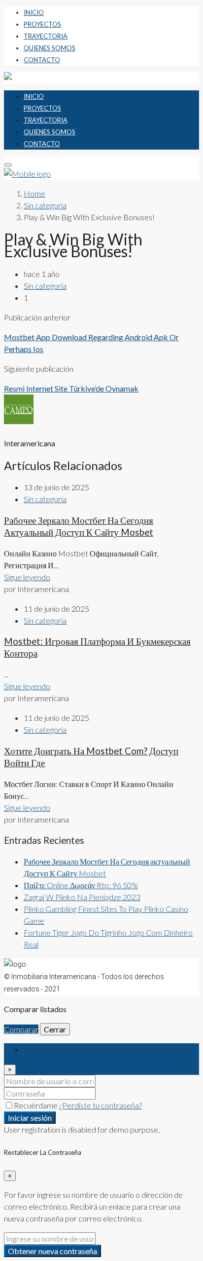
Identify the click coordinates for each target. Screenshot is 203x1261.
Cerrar (55, 1029)
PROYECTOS (42, 24)
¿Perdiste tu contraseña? (100, 1105)
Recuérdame (36, 1105)
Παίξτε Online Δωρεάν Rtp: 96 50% (81, 885)
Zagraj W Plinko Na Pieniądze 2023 (82, 897)
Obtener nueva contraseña (52, 1251)
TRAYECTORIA (46, 36)
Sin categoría (45, 205)
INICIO (34, 12)
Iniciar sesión (30, 1117)
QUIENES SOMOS (49, 48)
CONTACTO (42, 60)
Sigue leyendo (27, 577)
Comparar (21, 1029)
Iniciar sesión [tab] (45, 1049)
